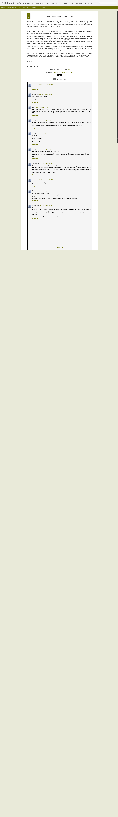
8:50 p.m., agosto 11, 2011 (41, 107)
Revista (14, 7)
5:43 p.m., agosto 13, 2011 (46, 191)
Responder (35, 89)
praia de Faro (69, 72)
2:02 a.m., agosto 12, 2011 (46, 133)
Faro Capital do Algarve (58, 72)
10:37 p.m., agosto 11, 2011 (46, 120)
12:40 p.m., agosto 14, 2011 (46, 205)
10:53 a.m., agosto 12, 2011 (46, 149)
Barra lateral (26, 7)
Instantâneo (35, 7)
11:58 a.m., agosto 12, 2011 (46, 163)
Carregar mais (59, 247)
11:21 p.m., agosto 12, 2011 (46, 179)
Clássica (3, 7)
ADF (68, 69)
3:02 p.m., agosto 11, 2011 (46, 94)
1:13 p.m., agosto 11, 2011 (46, 84)
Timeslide (42, 7)
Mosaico (20, 7)
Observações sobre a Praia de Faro (59, 16)
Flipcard (9, 7)
